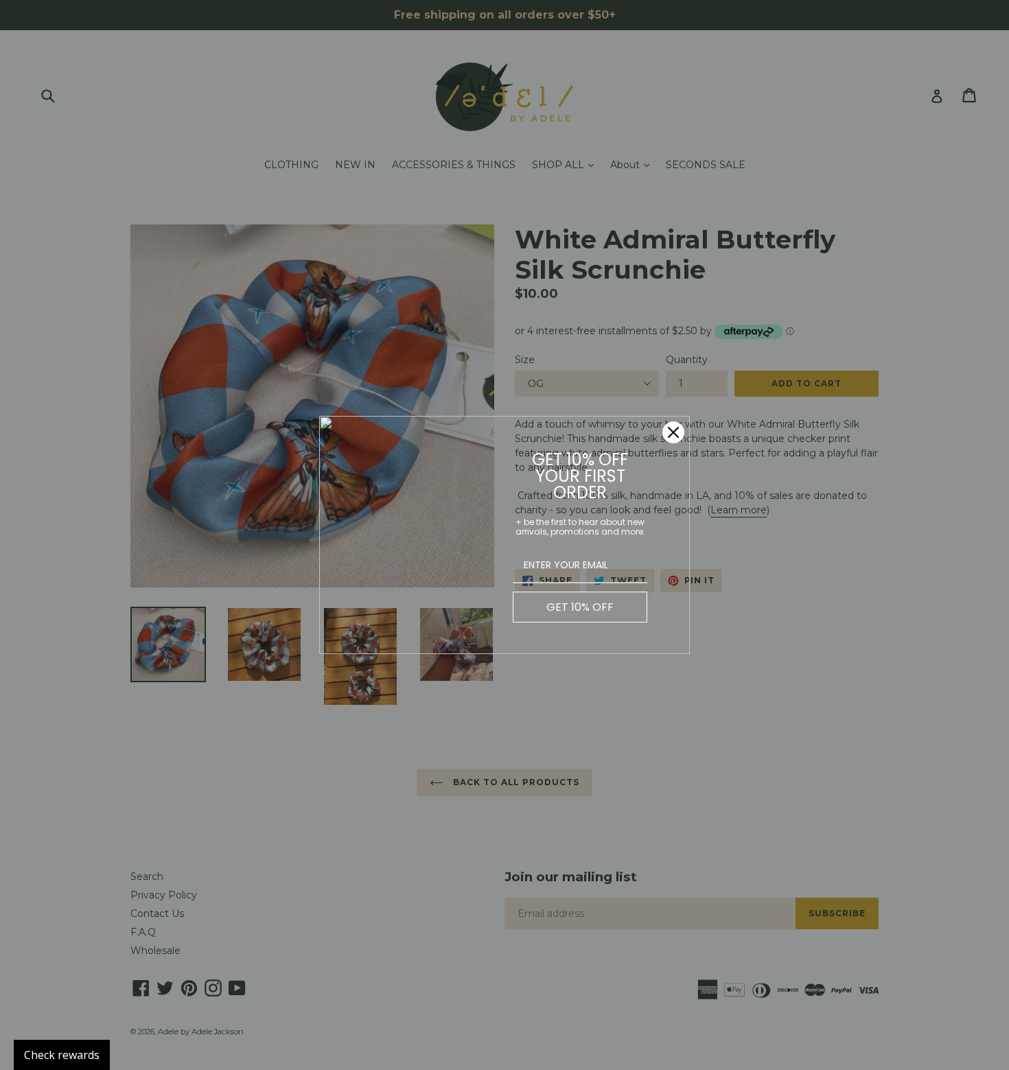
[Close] (673, 432)
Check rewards (62, 1054)
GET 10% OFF (580, 607)
